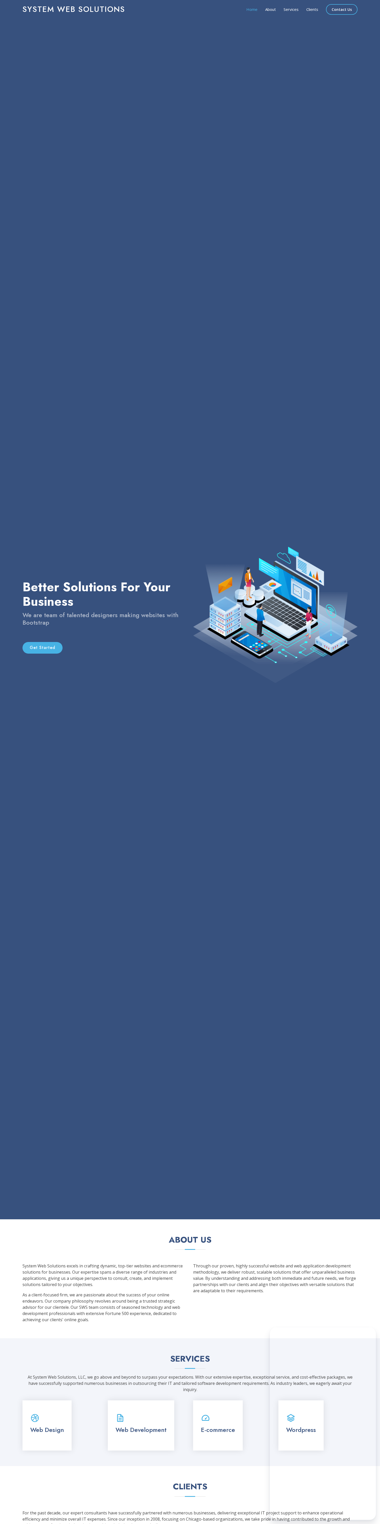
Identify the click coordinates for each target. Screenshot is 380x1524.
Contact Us (342, 9)
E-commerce (218, 1429)
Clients (312, 9)
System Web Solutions (73, 9)
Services (291, 9)
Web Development (141, 1429)
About (270, 9)
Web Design (47, 1429)
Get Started (42, 648)
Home (251, 9)
